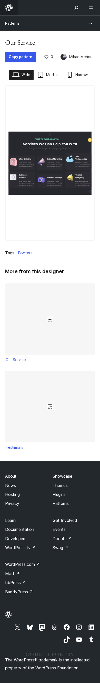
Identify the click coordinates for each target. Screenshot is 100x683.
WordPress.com (22, 564)
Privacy (12, 503)
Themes (60, 485)
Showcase (62, 476)
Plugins (59, 494)
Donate (62, 538)
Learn (10, 520)
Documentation (19, 529)
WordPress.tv (20, 547)
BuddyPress (19, 591)
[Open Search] (76, 7)
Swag (60, 547)
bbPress (15, 582)
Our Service (16, 359)
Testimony (14, 447)
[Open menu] (92, 7)
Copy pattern (20, 56)
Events (59, 529)
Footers (25, 252)
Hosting (12, 494)
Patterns (12, 23)
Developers (15, 538)
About (10, 476)
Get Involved (65, 520)
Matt (12, 573)
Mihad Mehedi (81, 56)
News (10, 485)
